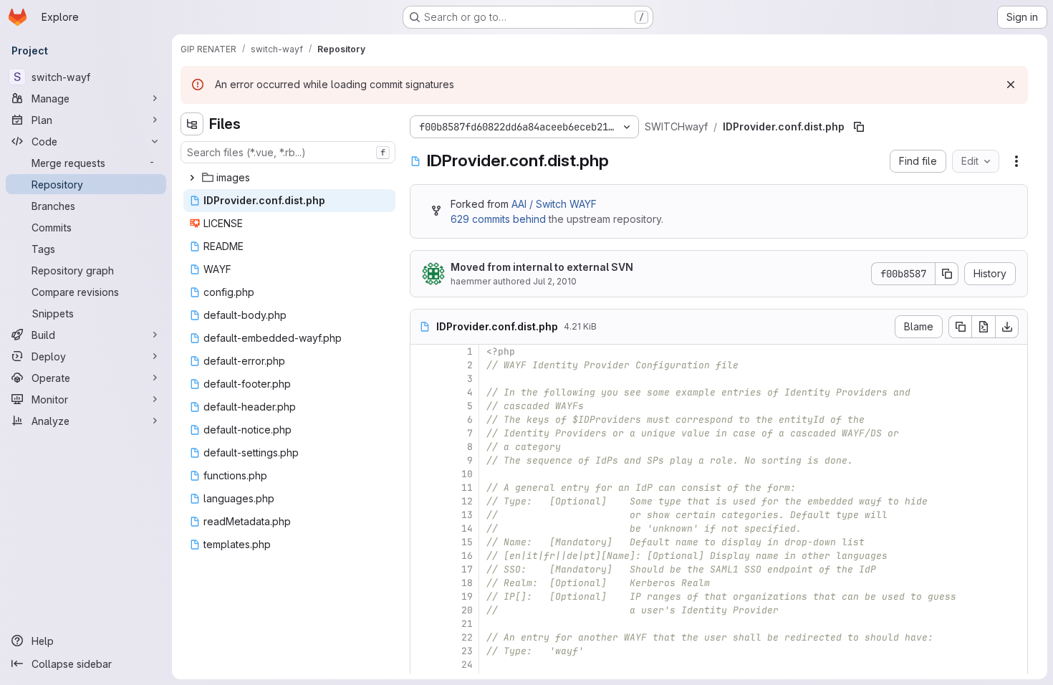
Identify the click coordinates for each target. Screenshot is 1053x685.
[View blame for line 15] (422, 542)
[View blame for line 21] (422, 624)
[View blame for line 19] (422, 596)
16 (467, 556)
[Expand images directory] (192, 177)
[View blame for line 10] (422, 474)
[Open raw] (983, 326)
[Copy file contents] (959, 326)
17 (467, 569)
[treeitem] (289, 177)
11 (467, 488)
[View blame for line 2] (422, 365)
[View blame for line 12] (422, 501)
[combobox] (288, 152)
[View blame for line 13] (422, 515)
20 (467, 610)
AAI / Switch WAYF (554, 204)
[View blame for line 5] (422, 406)
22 (467, 637)
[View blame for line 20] (422, 610)
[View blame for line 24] (422, 664)
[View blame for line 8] (422, 447)
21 (467, 624)
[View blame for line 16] (422, 555)
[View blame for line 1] (422, 351)
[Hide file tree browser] (192, 123)
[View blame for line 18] (422, 583)
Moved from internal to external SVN (542, 267)
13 (467, 515)
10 (467, 474)
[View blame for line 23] (422, 651)
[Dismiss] (1010, 84)
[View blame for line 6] (422, 419)
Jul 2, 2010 (555, 281)
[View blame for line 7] (422, 433)
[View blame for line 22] (422, 637)
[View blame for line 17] (422, 569)
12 (467, 501)
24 (467, 664)
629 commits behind (498, 219)
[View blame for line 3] (422, 378)
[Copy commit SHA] (947, 273)
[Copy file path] (858, 126)
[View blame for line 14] (422, 528)
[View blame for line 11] (422, 487)
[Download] (1007, 326)
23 (467, 651)
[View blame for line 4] (422, 392)
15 (467, 542)
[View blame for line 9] (422, 460)
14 (467, 528)
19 (467, 596)
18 (467, 583)
